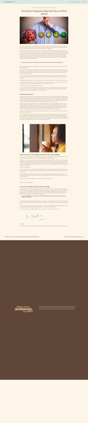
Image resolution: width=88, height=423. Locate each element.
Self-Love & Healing (37, 7)
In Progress (72, 1)
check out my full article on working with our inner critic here (46, 190)
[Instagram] (82, 1)
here (51, 178)
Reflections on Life (48, 7)
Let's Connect (77, 1)
